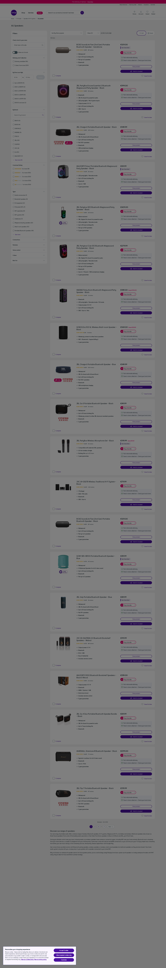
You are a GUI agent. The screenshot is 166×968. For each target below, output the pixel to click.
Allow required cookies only (63, 955)
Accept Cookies (63, 950)
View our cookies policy (27, 959)
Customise (64, 960)
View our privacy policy (40, 959)
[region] (39, 955)
